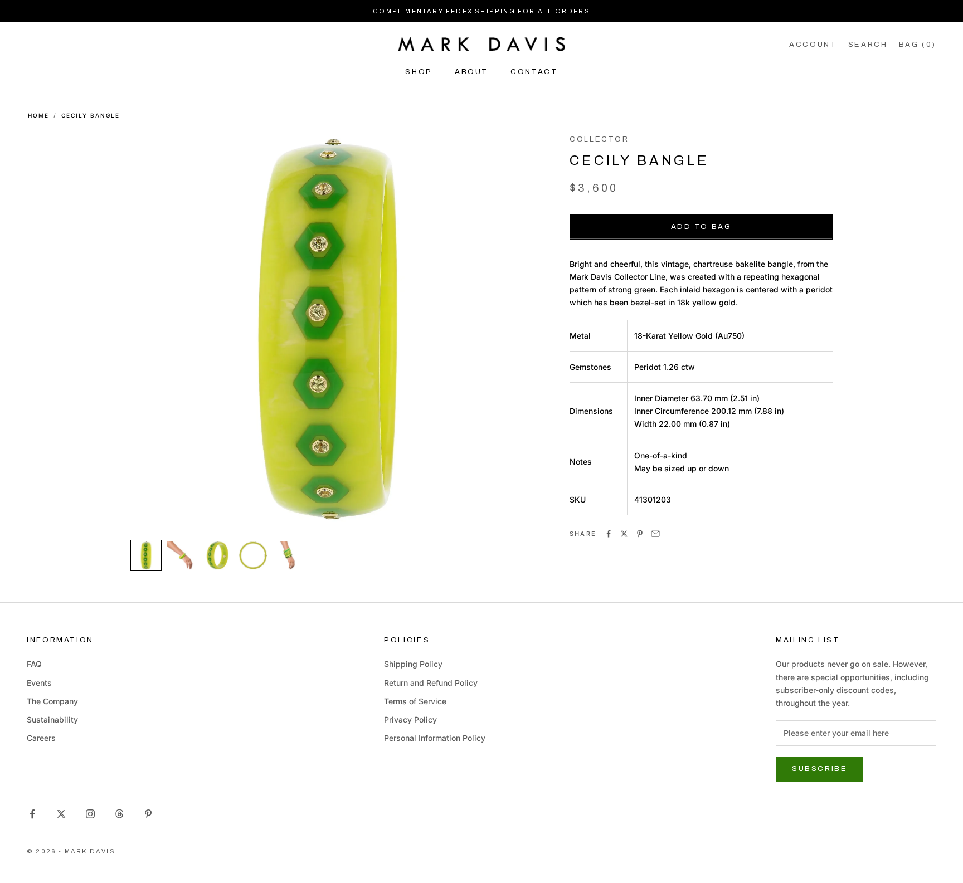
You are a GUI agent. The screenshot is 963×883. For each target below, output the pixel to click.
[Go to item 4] (253, 555)
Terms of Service (415, 701)
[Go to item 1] (146, 555)
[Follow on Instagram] (90, 813)
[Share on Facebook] (608, 533)
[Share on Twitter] (624, 533)
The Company (52, 701)
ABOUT (471, 71)
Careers (41, 738)
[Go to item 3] (217, 555)
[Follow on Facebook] (32, 813)
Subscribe (819, 769)
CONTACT (533, 71)
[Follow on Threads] (119, 813)
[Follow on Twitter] (61, 813)
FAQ (34, 664)
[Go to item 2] (181, 555)
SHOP (418, 71)
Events (39, 682)
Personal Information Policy (434, 738)
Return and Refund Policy (431, 682)
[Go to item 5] (288, 555)
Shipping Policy (413, 664)
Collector (599, 139)
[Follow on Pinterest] (148, 813)
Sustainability (52, 719)
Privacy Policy (410, 719)
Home (38, 115)
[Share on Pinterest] (639, 533)
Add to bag (701, 227)
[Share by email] (655, 533)
